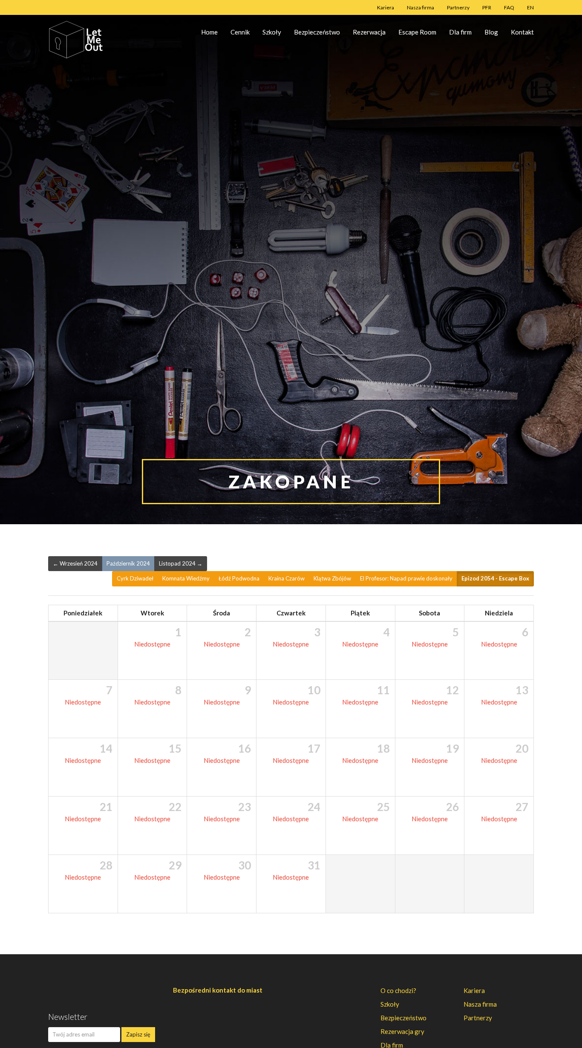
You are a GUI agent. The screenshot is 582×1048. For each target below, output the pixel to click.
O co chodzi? (398, 990)
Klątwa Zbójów (332, 578)
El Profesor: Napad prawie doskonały (406, 578)
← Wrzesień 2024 (75, 563)
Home (209, 32)
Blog (491, 32)
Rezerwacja (369, 32)
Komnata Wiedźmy (186, 578)
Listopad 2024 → (180, 563)
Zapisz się (138, 1034)
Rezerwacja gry (402, 1031)
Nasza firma (420, 7)
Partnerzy (458, 7)
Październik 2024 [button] (128, 563)
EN (530, 7)
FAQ (509, 7)
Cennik (240, 32)
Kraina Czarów (286, 578)
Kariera (385, 7)
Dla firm (460, 32)
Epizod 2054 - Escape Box (495, 578)
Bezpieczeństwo (317, 32)
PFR (486, 7)
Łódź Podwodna (239, 578)
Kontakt (522, 32)
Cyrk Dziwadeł (135, 578)
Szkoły (271, 32)
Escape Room (417, 32)
